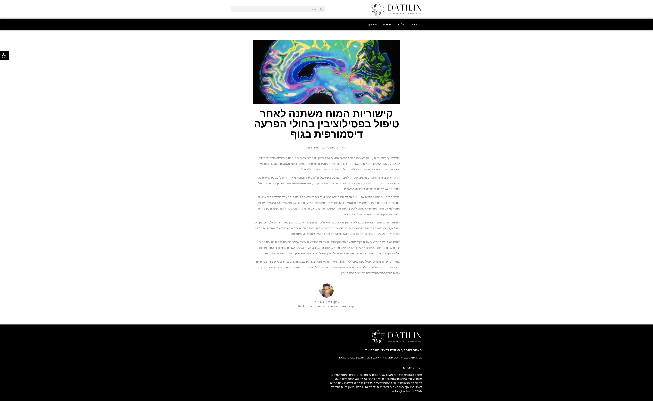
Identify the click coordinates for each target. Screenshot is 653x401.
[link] (4, 55)
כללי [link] (403, 24)
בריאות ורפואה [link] (312, 147)
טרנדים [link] (387, 24)
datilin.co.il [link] (410, 375)
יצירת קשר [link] (371, 24)
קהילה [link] (415, 24)
